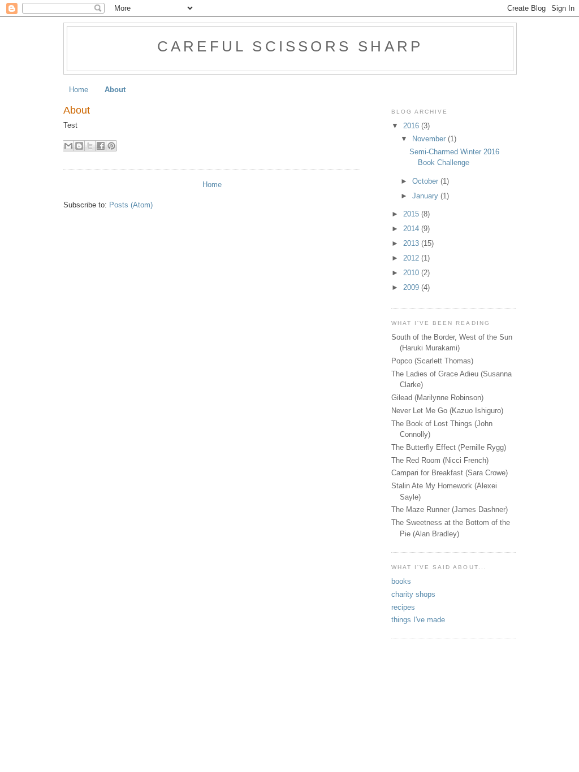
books (401, 581)
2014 (412, 228)
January (426, 196)
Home (78, 89)
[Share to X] (90, 145)
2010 (412, 272)
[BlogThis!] (79, 145)
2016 (412, 126)
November (430, 139)
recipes (403, 607)
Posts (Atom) (131, 205)
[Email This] (68, 145)
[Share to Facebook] (100, 145)
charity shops (413, 594)
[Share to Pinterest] (111, 145)
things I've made (418, 619)
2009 (412, 287)
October (426, 181)
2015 (412, 214)
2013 (412, 243)
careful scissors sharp (290, 46)
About (115, 89)
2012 (412, 258)
